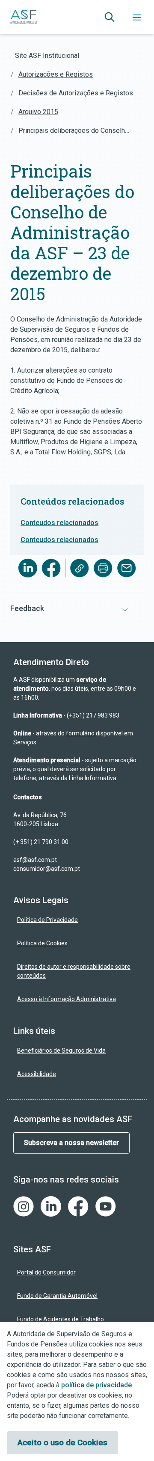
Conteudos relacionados (59, 523)
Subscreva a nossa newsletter (71, 1143)
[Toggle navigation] (137, 17)
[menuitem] (77, 920)
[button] (109, 17)
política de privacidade (96, 1385)
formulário (80, 733)
